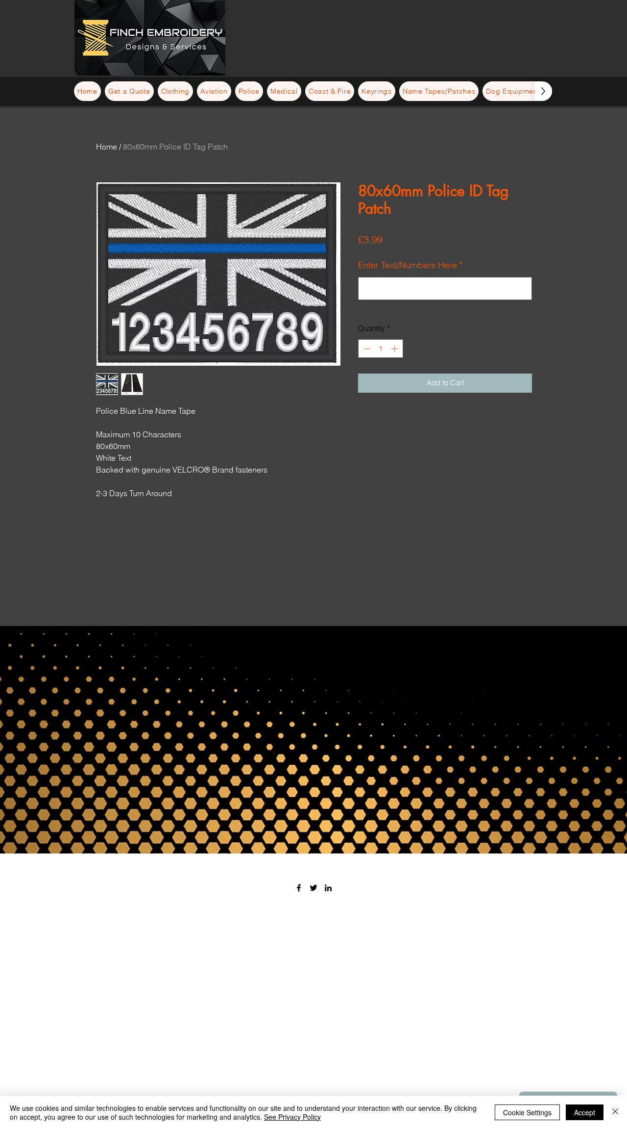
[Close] (615, 1112)
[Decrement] (366, 349)
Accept (584, 1112)
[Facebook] (299, 888)
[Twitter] (313, 888)
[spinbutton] (381, 349)
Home (106, 146)
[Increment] (395, 349)
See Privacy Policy (292, 1117)
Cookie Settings (527, 1112)
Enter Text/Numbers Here (410, 265)
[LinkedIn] (328, 888)
